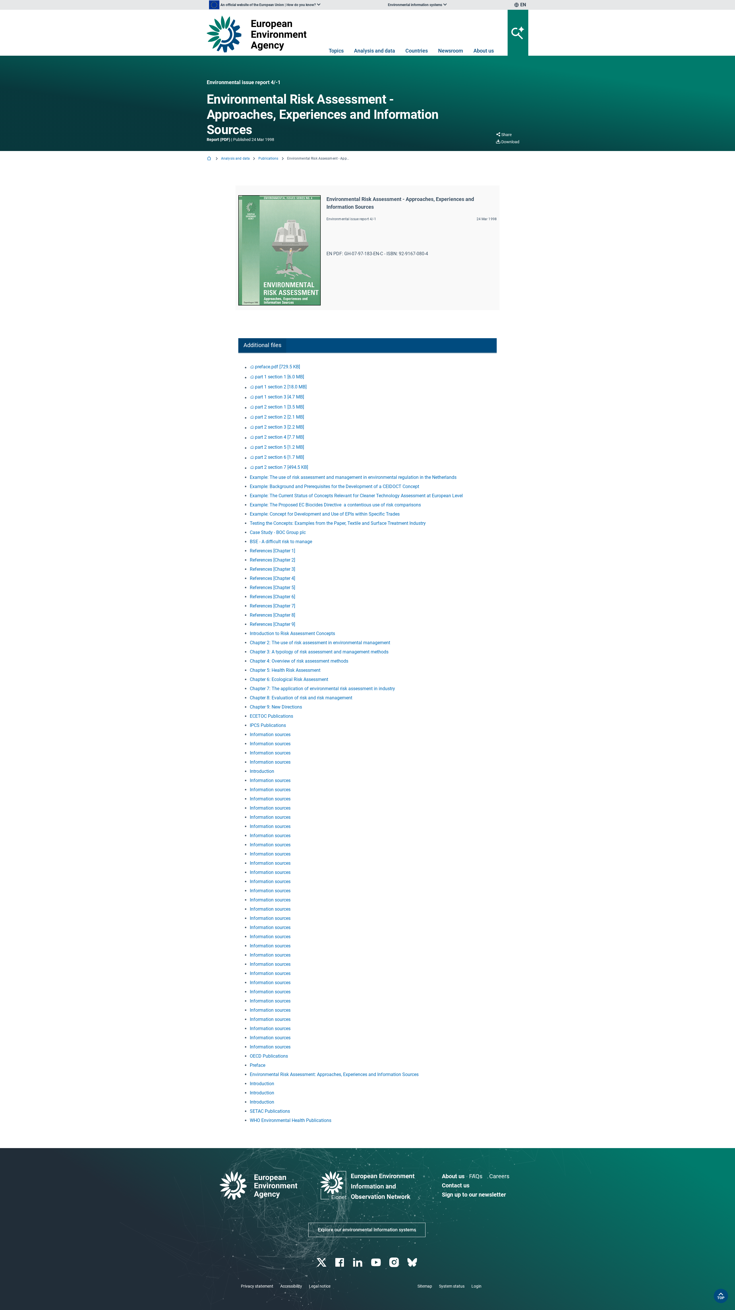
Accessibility (291, 1286)
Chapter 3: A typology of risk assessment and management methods (319, 652)
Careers (499, 1176)
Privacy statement (257, 1286)
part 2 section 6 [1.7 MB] (279, 457)
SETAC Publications (270, 1111)
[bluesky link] (412, 1262)
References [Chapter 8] (272, 615)
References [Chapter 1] (272, 551)
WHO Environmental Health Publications (290, 1120)
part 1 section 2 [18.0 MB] (281, 387)
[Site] (259, 34)
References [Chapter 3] (272, 569)
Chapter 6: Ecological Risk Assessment (289, 679)
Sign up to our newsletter (474, 1194)
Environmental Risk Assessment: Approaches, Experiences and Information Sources (334, 1074)
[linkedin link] (358, 1262)
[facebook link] (340, 1262)
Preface (257, 1065)
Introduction (262, 771)
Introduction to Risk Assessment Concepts (292, 633)
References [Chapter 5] (272, 587)
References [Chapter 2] (272, 560)
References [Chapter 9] (272, 624)
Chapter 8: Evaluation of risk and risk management (301, 698)
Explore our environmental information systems (367, 1229)
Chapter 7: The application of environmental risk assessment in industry (322, 688)
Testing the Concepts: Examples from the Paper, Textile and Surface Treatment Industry (338, 523)
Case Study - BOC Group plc (278, 532)
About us (483, 51)
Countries (416, 51)
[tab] (262, 345)
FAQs (475, 1176)
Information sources (270, 734)
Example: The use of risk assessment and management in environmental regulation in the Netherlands (353, 477)
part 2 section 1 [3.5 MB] (279, 407)
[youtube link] (376, 1262)
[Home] (209, 159)
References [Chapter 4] (272, 578)
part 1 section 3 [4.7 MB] (279, 397)
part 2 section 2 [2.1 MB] (279, 417)
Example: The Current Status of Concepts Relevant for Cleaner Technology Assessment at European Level (356, 495)
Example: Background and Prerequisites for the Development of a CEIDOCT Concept (334, 486)
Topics (336, 51)
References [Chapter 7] (272, 606)
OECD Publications (269, 1056)
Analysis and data (374, 51)
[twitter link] (322, 1262)
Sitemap (424, 1286)
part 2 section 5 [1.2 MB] (279, 447)
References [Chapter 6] (272, 596)
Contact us (455, 1185)
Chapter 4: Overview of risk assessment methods (299, 661)
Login (476, 1286)
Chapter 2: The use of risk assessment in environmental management (320, 642)
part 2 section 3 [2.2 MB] (279, 427)
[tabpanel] (367, 743)
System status (452, 1286)
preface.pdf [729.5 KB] (277, 366)
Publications (268, 158)
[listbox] (265, 5)
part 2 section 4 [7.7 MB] (279, 437)
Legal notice (319, 1286)
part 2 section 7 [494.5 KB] (281, 467)
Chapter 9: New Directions (276, 707)
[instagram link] (394, 1262)
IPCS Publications (268, 725)
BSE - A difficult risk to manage (281, 541)
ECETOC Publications (271, 716)
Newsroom (450, 51)
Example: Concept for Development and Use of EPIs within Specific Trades (325, 514)
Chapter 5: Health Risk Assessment (285, 670)
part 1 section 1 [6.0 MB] (279, 377)
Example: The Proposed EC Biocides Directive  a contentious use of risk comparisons (335, 505)
